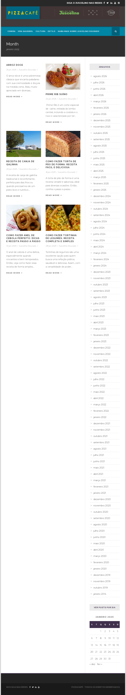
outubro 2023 (100, 284)
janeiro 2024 (99, 265)
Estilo (51, 31)
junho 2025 (99, 158)
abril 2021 (98, 474)
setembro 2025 (101, 139)
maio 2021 (98, 467)
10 (109, 638)
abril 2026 (98, 95)
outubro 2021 (100, 436)
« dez (92, 664)
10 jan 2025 (11, 246)
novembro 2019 (101, 581)
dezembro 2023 (101, 272)
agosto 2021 (99, 448)
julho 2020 (99, 530)
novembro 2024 (102, 202)
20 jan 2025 (11, 169)
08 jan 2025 (51, 246)
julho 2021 (98, 455)
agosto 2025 (100, 145)
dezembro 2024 (102, 196)
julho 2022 (98, 379)
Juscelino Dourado (27, 70)
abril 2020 (98, 549)
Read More (13, 96)
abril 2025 (98, 171)
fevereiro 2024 (101, 259)
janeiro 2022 (99, 417)
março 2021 (99, 480)
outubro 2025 (100, 133)
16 (105, 645)
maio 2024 (99, 240)
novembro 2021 (101, 429)
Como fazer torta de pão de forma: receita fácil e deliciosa (61, 164)
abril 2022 (98, 398)
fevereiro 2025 (101, 183)
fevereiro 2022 (101, 410)
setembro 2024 (101, 215)
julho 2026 (98, 82)
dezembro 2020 (102, 499)
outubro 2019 (100, 587)
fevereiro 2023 (101, 335)
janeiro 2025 (99, 189)
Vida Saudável (25, 31)
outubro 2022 (100, 360)
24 (109, 651)
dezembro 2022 (101, 347)
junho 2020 (99, 537)
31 (109, 658)
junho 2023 (99, 309)
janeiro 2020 (100, 568)
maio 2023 (99, 316)
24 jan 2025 (51, 99)
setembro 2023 (101, 291)
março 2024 (99, 253)
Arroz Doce (14, 65)
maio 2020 (99, 543)
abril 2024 (98, 246)
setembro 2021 (101, 442)
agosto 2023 (100, 297)
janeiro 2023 (99, 341)
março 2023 (99, 328)
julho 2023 (98, 303)
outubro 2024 (100, 208)
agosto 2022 (100, 373)
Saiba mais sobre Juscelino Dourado (78, 31)
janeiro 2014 (99, 594)
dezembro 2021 (101, 423)
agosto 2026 (100, 76)
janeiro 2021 (99, 493)
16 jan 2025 (50, 172)
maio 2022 (99, 392)
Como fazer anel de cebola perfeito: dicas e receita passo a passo (23, 238)
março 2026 (99, 101)
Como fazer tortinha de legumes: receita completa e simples (61, 238)
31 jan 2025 (11, 70)
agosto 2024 (100, 221)
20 (92, 651)
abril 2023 (98, 322)
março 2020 (99, 556)
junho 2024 (99, 234)
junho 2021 (99, 461)
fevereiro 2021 (100, 486)
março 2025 (99, 177)
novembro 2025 (101, 126)
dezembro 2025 (101, 120)
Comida (11, 31)
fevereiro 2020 (101, 562)
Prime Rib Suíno (56, 94)
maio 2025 (98, 164)
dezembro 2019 (101, 575)
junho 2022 (99, 385)
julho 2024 (98, 227)
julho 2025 (98, 152)
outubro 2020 (100, 512)
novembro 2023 (101, 278)
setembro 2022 (101, 366)
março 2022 (99, 404)
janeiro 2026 (99, 114)
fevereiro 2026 (101, 107)
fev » (99, 664)
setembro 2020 (101, 518)
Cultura (40, 31)
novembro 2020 (102, 505)
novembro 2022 (101, 354)
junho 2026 (99, 88)
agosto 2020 (100, 524)
